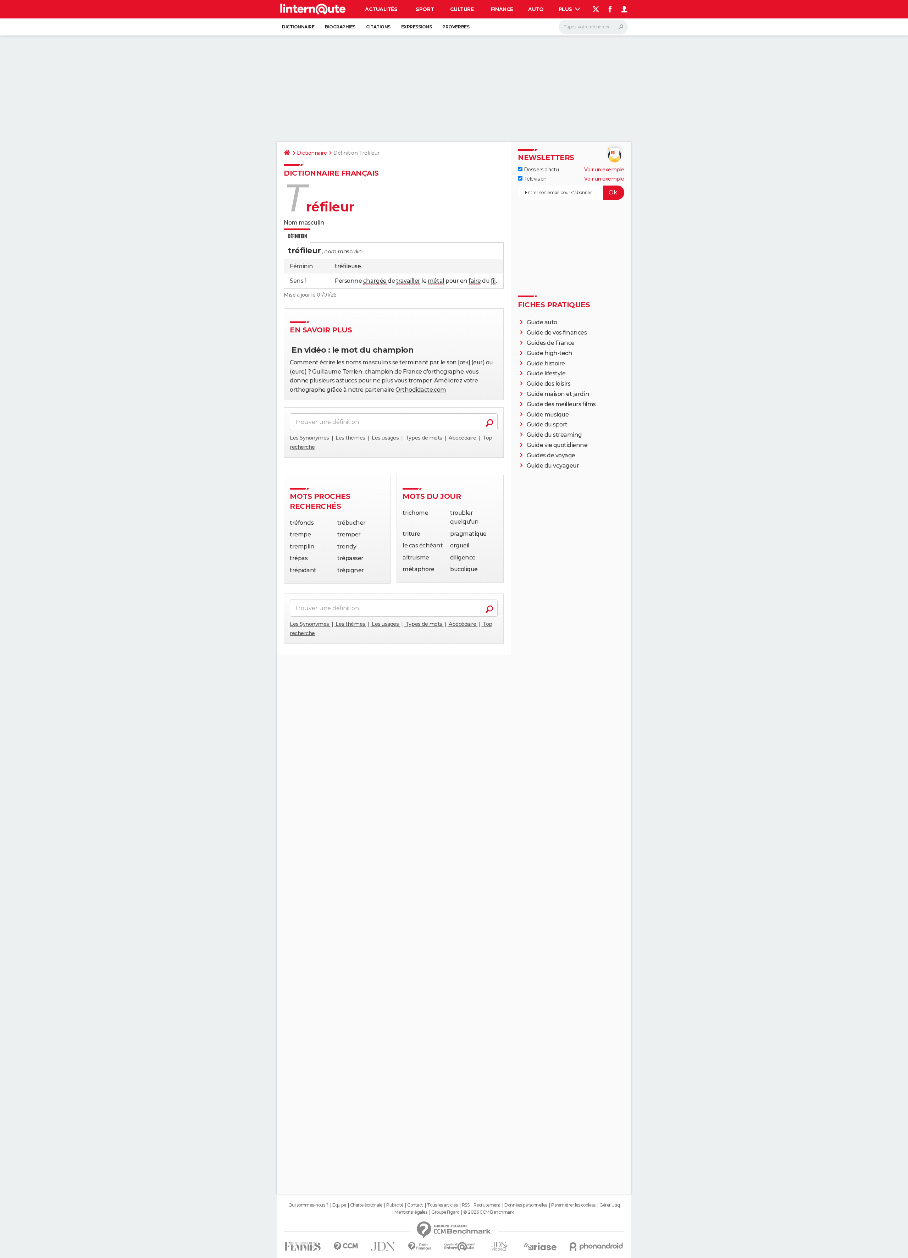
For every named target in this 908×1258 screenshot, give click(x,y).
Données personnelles (525, 1205)
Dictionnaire (298, 26)
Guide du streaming (554, 434)
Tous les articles (442, 1205)
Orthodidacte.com (420, 389)
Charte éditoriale (366, 1205)
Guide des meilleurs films (561, 404)
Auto (535, 9)
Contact (415, 1205)
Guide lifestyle (546, 373)
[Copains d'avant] (459, 1246)
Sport (425, 9)
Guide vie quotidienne (557, 445)
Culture (462, 9)
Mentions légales (410, 1212)
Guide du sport (547, 424)
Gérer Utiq (609, 1205)
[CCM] (345, 1246)
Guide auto (542, 322)
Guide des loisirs (549, 383)
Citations (378, 26)
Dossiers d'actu (540, 169)
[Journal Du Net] (383, 1246)
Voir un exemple (604, 169)
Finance (502, 9)
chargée (375, 280)
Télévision (534, 179)
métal (436, 280)
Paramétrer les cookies (573, 1205)
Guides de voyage (551, 455)
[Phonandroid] (596, 1246)
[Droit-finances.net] (419, 1246)
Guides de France (551, 343)
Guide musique (548, 414)
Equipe (339, 1205)
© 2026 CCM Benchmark (488, 1212)
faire (475, 280)
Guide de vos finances (557, 332)
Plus (566, 9)
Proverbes (455, 26)
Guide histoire (546, 363)
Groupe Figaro (445, 1212)
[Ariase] (540, 1246)
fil (493, 280)
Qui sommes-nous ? (308, 1205)
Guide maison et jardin (558, 394)
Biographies (340, 26)
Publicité (394, 1205)
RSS (466, 1205)
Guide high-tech (549, 353)
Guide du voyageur (553, 465)
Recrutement (487, 1205)
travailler (408, 280)
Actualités (381, 9)
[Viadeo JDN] (499, 1246)
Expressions (416, 26)
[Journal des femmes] (303, 1246)
